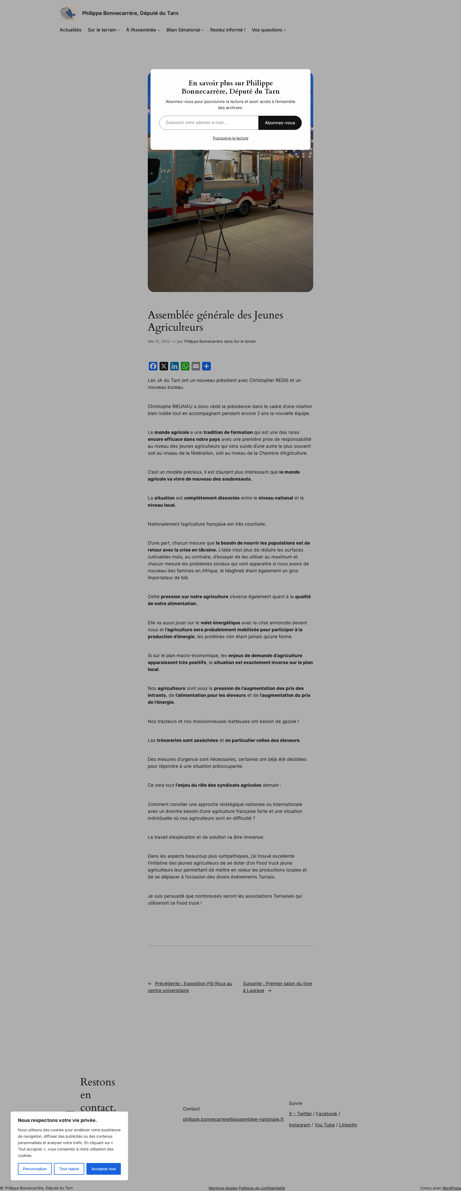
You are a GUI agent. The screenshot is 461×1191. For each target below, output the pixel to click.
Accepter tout (104, 1168)
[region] (69, 1146)
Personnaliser (35, 1168)
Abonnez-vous (280, 122)
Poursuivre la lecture (230, 138)
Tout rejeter (69, 1168)
